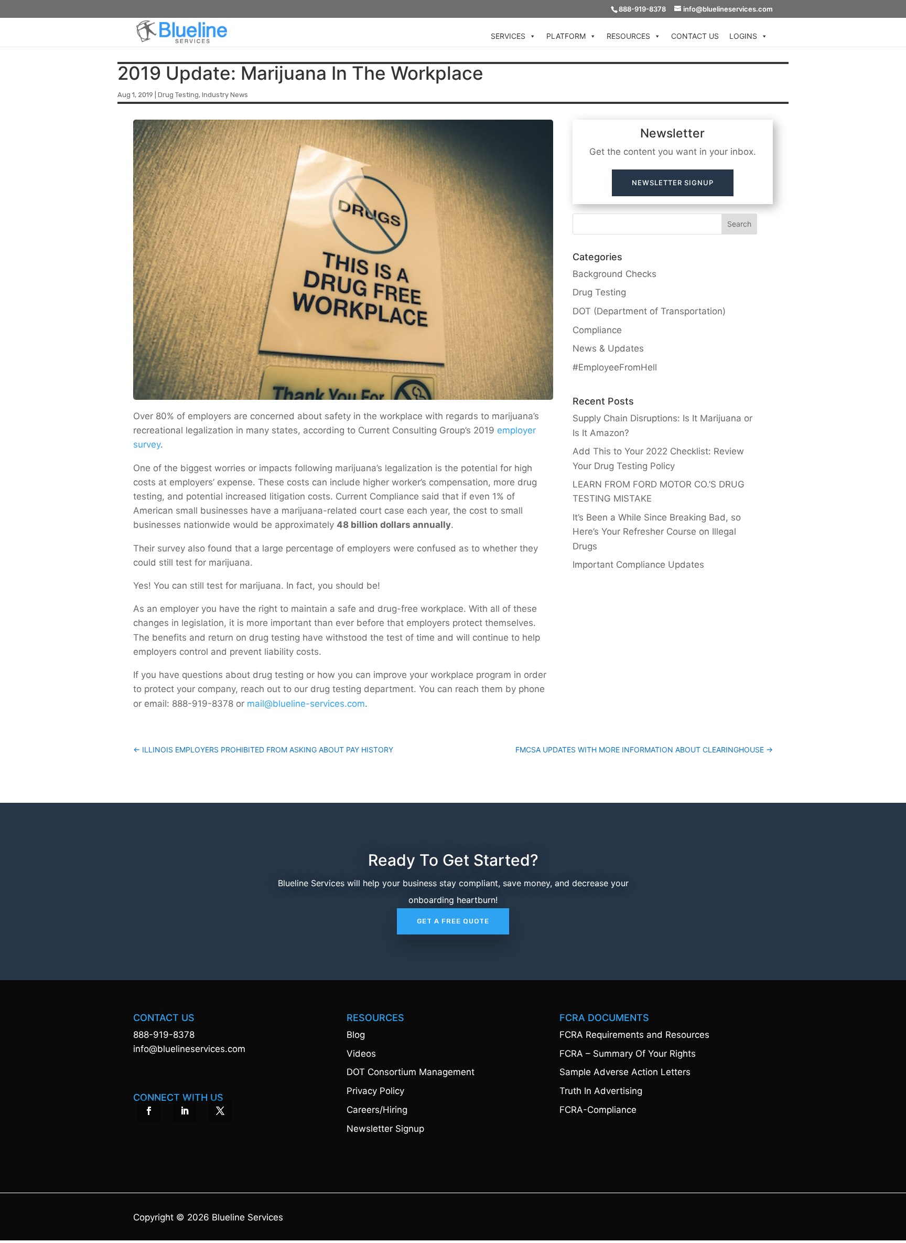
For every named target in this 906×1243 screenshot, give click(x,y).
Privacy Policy (375, 1091)
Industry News (225, 95)
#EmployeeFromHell (615, 367)
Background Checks (614, 274)
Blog (356, 1034)
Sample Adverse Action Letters (625, 1072)
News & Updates (608, 348)
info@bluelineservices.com (189, 1049)
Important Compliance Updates (638, 564)
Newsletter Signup (673, 182)
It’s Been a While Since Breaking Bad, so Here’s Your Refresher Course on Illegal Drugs (657, 531)
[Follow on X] (220, 1110)
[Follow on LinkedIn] (184, 1110)
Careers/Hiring (377, 1109)
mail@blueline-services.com (306, 703)
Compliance (597, 330)
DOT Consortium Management (410, 1072)
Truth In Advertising (600, 1091)
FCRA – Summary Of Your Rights (627, 1053)
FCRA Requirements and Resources (634, 1034)
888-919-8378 (164, 1034)
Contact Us (695, 35)
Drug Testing (178, 95)
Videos (361, 1053)
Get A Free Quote (453, 921)
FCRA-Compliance (598, 1109)
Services (508, 35)
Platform (566, 35)
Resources (628, 35)
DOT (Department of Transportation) (649, 311)
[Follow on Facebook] (148, 1110)
